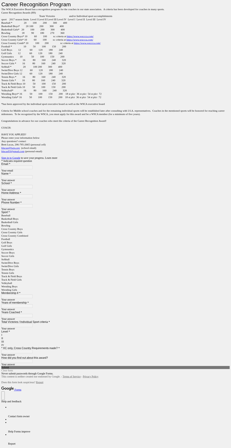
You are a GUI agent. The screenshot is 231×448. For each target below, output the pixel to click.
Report (39, 382)
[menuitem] (119, 412)
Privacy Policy (90, 376)
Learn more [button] (51, 157)
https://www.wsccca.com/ (80, 36)
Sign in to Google (10, 157)
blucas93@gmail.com (12, 151)
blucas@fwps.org (10, 148)
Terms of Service (72, 376)
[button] (115, 367)
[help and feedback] (3, 395)
